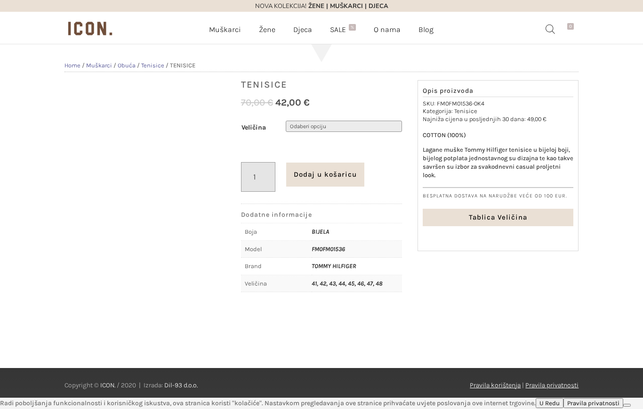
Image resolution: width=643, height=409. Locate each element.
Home (72, 65)
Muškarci (225, 29)
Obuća (127, 65)
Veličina (253, 127)
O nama (387, 29)
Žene (267, 29)
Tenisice (152, 65)
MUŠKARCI (346, 6)
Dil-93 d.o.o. (181, 385)
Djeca (302, 29)
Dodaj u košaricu (325, 174)
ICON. (107, 385)
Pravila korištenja (495, 385)
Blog (426, 29)
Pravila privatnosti (552, 385)
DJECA (378, 6)
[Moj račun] (559, 29)
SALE (342, 29)
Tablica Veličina (498, 217)
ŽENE (315, 6)
